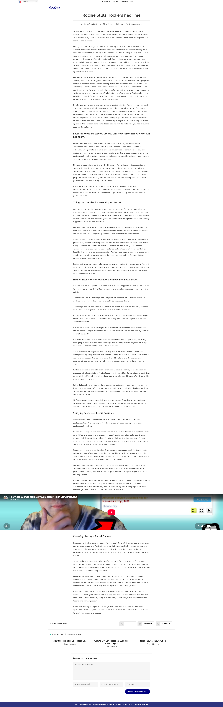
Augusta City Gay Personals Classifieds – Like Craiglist (111, 642)
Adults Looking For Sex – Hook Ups (70, 641)
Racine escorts (110, 124)
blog (121, 24)
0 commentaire (135, 24)
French (24, 2)
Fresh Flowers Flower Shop (153, 641)
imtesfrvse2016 (90, 24)
